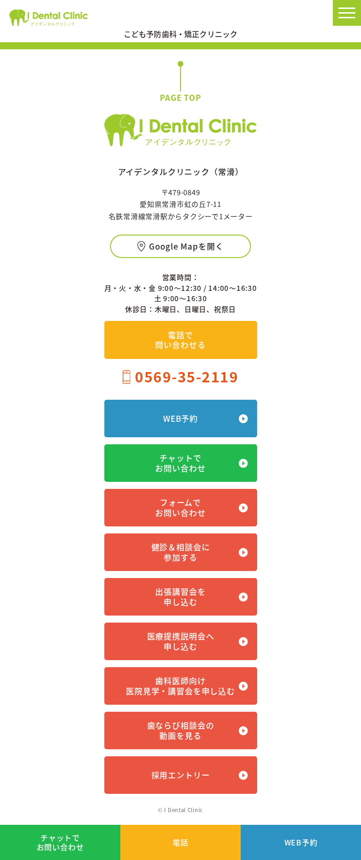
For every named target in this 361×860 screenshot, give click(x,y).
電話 (180, 842)
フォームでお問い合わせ (180, 507)
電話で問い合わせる (180, 339)
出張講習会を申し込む (180, 597)
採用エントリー (180, 775)
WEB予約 (301, 842)
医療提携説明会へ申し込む (180, 641)
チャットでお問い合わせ (60, 842)
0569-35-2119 (186, 376)
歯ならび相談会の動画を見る (180, 730)
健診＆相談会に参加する (180, 552)
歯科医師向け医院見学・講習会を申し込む (180, 686)
